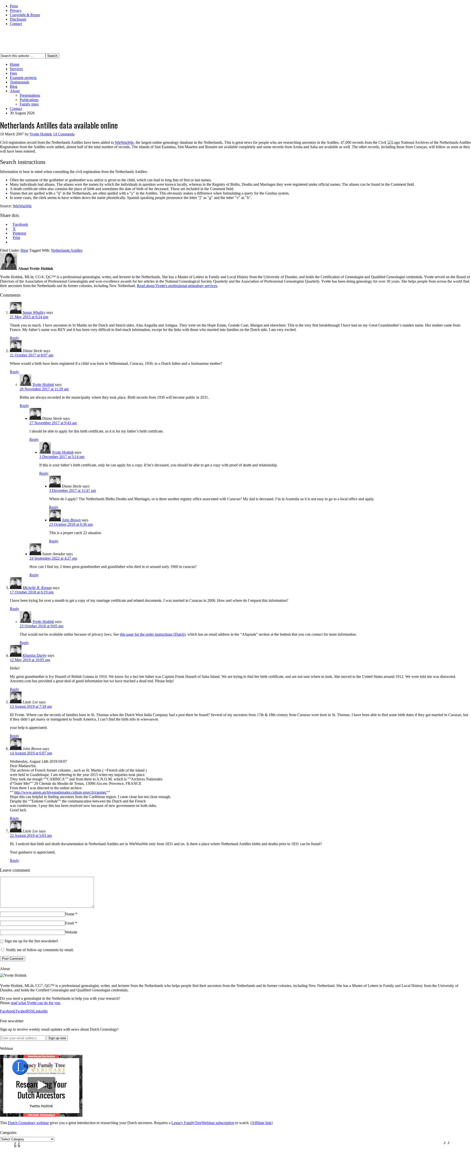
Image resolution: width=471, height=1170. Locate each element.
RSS (29, 1011)
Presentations (30, 95)
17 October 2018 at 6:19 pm (31, 592)
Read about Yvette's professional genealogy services (177, 286)
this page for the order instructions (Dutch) (152, 634)
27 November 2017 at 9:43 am (53, 423)
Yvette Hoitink (40, 134)
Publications (29, 100)
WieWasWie (124, 142)
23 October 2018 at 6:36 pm (71, 524)
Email (69, 923)
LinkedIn (40, 1011)
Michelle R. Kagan (37, 588)
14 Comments (64, 134)
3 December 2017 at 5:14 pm (61, 457)
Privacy (16, 10)
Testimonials (19, 82)
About (15, 91)
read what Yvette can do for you (35, 1003)
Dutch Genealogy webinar (28, 1123)
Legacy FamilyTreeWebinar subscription (202, 1123)
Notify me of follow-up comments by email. (40, 950)
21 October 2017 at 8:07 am (31, 355)
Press (14, 6)
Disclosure (18, 19)
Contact (16, 24)
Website (71, 932)
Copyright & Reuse (25, 15)
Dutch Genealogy (24, 39)
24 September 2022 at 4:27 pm (53, 558)
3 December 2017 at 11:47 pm (72, 490)
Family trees (29, 104)
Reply (14, 338)
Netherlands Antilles (66, 250)
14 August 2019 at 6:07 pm (31, 753)
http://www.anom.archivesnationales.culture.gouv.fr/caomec (60, 792)
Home (14, 64)
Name (69, 914)
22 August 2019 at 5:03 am (31, 835)
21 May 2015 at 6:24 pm (29, 317)
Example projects (23, 78)
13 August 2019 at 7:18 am (31, 706)
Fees (13, 73)
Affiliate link (261, 1123)
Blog (13, 86)
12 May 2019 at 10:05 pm (30, 660)
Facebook (7, 1011)
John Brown (71, 520)
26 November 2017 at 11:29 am (44, 389)
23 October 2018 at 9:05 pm (41, 626)
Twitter (20, 1011)
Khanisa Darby (35, 655)
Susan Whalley (34, 312)
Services (16, 69)
